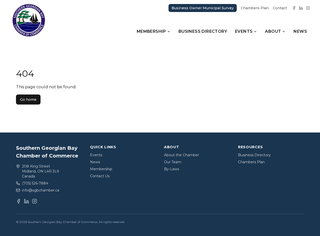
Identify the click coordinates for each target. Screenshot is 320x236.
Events (243, 31)
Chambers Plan (255, 8)
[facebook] (294, 8)
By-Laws (171, 169)
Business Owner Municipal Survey (203, 8)
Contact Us (100, 176)
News (300, 31)
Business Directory (202, 31)
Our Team (172, 162)
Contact (280, 8)
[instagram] (308, 8)
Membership (151, 31)
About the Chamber (181, 155)
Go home (28, 99)
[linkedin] (301, 8)
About (273, 31)
